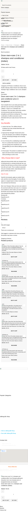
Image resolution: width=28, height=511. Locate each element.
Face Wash (5, 23)
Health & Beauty (6, 20)
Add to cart (6, 500)
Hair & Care (5, 15)
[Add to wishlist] (3, 504)
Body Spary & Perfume (8, 18)
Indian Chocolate (6, 25)
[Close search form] (2, 2)
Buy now (14, 500)
